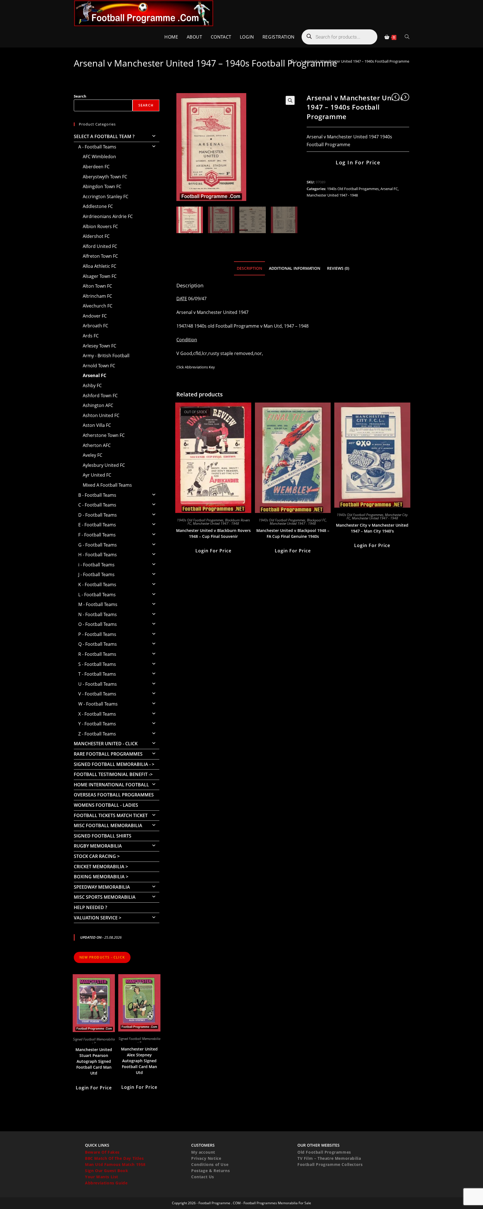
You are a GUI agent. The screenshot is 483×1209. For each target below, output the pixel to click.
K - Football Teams (97, 584)
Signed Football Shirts (102, 836)
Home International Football (111, 785)
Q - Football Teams (97, 644)
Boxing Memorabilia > (101, 877)
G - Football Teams (97, 545)
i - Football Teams (96, 565)
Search (80, 96)
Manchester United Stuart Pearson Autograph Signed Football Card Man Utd (93, 1061)
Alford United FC (100, 246)
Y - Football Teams (97, 724)
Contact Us (202, 1176)
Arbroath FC (95, 326)
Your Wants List (101, 1176)
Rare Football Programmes (108, 754)
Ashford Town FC (100, 395)
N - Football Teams (97, 614)
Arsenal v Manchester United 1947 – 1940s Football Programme (356, 61)
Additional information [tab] (294, 268)
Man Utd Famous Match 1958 (115, 1164)
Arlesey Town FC (99, 346)
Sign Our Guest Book (106, 1170)
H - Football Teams (97, 555)
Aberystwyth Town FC (105, 177)
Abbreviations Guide (106, 1183)
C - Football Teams (97, 505)
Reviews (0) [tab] (338, 268)
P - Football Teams (97, 634)
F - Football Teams (97, 535)
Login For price (213, 551)
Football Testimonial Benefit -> (113, 774)
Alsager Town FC (100, 276)
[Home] (292, 61)
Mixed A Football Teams (107, 485)
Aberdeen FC (96, 167)
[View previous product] (395, 97)
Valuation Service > (97, 918)
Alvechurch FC (97, 306)
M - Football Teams (97, 604)
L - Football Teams (97, 595)
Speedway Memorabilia (102, 887)
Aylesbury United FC (104, 465)
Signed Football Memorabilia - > (114, 764)
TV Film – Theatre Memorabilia (329, 1158)
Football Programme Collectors (330, 1164)
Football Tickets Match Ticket (111, 815)
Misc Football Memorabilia (108, 825)
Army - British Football (106, 355)
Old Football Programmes (324, 1152)
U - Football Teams (97, 684)
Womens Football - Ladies (106, 805)
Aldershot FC (96, 236)
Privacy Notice (206, 1158)
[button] (290, 100)
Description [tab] (249, 268)
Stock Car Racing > (97, 856)
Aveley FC (92, 455)
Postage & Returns (210, 1170)
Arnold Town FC (99, 366)
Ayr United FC (97, 475)
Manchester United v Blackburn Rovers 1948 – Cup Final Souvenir (213, 533)
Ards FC (91, 336)
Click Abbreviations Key (195, 367)
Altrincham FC (97, 296)
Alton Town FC (97, 286)
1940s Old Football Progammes (353, 188)
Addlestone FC (98, 206)
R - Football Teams (97, 654)
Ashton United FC (101, 415)
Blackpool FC (316, 520)
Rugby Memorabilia (98, 846)
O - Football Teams (97, 624)
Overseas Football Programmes (114, 795)
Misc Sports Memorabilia (105, 897)
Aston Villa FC (97, 425)
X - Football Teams (97, 714)
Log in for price (358, 162)
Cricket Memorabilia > (101, 866)
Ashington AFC (98, 405)
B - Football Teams (97, 495)
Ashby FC (92, 385)
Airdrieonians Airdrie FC (108, 216)
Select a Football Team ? (104, 136)
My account (203, 1152)
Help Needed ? (90, 907)
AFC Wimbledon (99, 156)
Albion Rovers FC (100, 226)
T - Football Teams (97, 674)
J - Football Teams (96, 574)
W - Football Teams (98, 704)
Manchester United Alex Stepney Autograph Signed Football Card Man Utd (139, 1060)
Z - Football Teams (97, 734)
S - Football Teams (97, 664)
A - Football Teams (97, 147)
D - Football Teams (97, 515)
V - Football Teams (97, 694)
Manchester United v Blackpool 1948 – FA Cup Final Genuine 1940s (292, 533)
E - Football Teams (97, 525)
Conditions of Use (209, 1164)
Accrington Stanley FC (105, 196)
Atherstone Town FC (104, 435)
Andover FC (95, 316)
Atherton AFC (97, 445)
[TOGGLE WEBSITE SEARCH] (407, 37)
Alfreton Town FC (100, 256)
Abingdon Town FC (102, 186)
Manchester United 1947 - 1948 (332, 195)
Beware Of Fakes (102, 1152)
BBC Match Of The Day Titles (114, 1158)
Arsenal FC (389, 188)
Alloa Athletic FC (99, 266)
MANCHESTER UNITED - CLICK (106, 743)
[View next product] (405, 97)
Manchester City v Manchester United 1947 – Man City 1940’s (372, 528)
